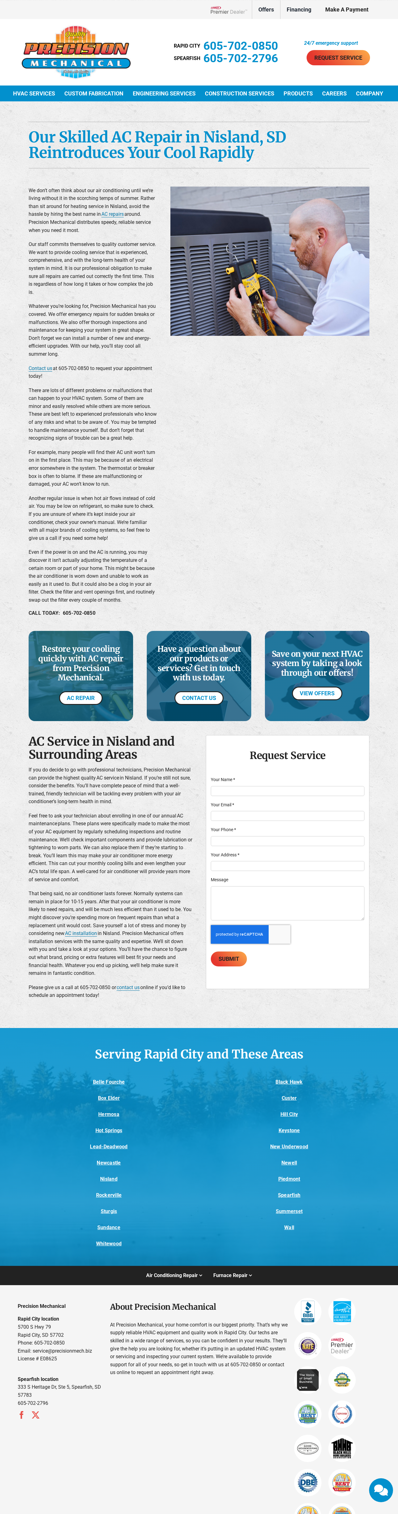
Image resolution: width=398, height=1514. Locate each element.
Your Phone (223, 829)
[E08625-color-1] (76, 27)
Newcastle (109, 1163)
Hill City (289, 1114)
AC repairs (112, 214)
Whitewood (109, 1244)
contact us (128, 987)
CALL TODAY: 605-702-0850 (62, 613)
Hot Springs (109, 1130)
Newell (289, 1163)
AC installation (81, 933)
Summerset (289, 1211)
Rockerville (109, 1195)
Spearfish (289, 1195)
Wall (289, 1227)
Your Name (223, 779)
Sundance (108, 1227)
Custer (289, 1098)
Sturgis (109, 1211)
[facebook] (21, 1415)
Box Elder (109, 1098)
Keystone (289, 1130)
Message (219, 879)
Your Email (222, 804)
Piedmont (289, 1179)
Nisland (109, 1179)
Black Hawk (289, 1082)
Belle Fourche (109, 1082)
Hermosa (108, 1114)
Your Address (225, 854)
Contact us (40, 368)
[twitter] (35, 1415)
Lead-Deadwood (108, 1147)
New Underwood (289, 1147)
